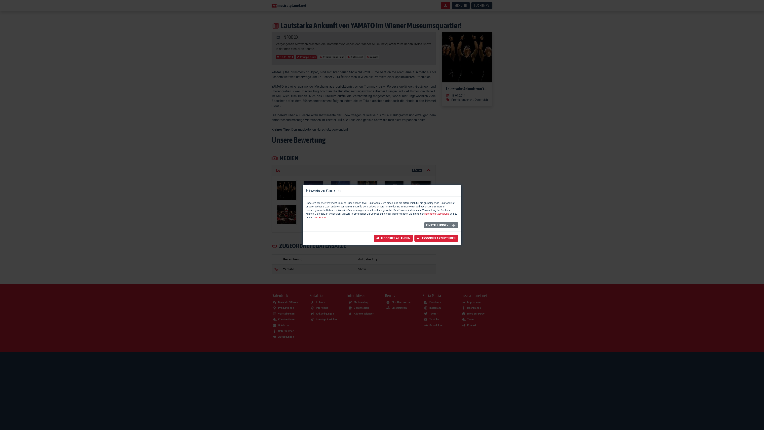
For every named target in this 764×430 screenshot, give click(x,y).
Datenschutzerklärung (436, 213)
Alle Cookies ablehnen (393, 238)
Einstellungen (437, 225)
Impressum (320, 217)
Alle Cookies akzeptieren (436, 238)
